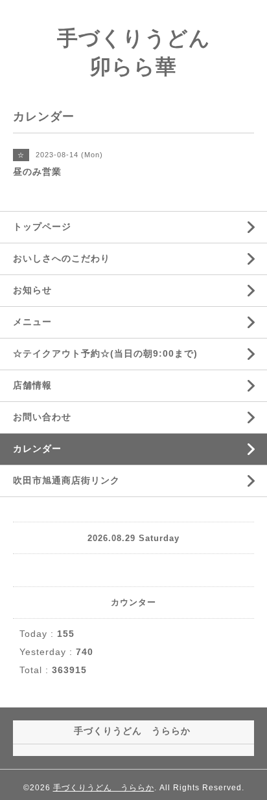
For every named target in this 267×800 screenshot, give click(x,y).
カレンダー (37, 448)
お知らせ (32, 290)
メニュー (32, 322)
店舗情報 (32, 385)
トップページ (42, 226)
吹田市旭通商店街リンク (66, 480)
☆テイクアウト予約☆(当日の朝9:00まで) (105, 353)
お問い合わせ (42, 417)
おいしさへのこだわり (61, 258)
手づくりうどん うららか (103, 787)
